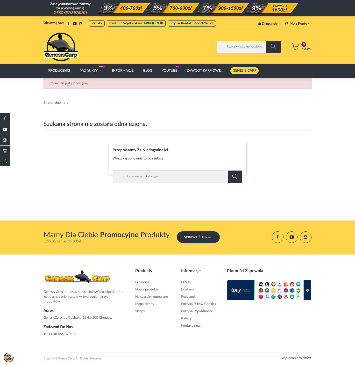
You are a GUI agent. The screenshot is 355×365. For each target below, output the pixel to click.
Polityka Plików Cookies (198, 304)
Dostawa (187, 289)
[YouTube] (5, 129)
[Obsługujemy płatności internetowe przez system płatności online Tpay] (269, 290)
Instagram (81, 23)
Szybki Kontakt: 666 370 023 (191, 23)
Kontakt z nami (192, 325)
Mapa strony (144, 304)
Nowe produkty (147, 289)
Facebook (68, 23)
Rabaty (97, 23)
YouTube (75, 23)
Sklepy (140, 311)
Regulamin (189, 296)
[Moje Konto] (5, 161)
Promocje (142, 282)
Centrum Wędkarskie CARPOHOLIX (136, 23)
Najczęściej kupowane (151, 296)
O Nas (186, 282)
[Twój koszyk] (5, 151)
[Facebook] (5, 118)
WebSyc (305, 358)
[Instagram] (5, 140)
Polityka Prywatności (196, 311)
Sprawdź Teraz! (198, 237)
